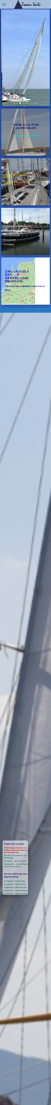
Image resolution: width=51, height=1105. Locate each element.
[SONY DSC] (25, 57)
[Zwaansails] (27, 4)
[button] (4, 4)
